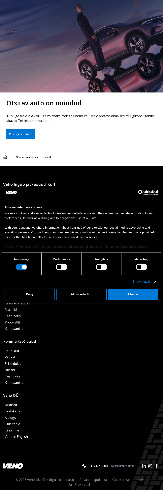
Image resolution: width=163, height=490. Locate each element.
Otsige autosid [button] (21, 134)
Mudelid (11, 309)
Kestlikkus (12, 411)
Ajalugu (10, 417)
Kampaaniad (14, 328)
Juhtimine (12, 430)
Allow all (133, 294)
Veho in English (16, 436)
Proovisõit (12, 322)
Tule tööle (12, 424)
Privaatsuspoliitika (93, 479)
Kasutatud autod (17, 303)
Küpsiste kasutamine (127, 479)
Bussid (10, 370)
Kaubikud (12, 351)
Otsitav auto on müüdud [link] (33, 157)
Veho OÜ (10, 395)
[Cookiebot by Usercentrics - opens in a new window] (141, 193)
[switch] (61, 267)
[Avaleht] (5, 157)
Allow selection (81, 294)
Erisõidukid (13, 363)
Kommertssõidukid (19, 341)
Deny (29, 294)
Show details (142, 281)
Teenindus (13, 316)
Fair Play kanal (79, 484)
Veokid (10, 357)
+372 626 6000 (99, 466)
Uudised (11, 405)
